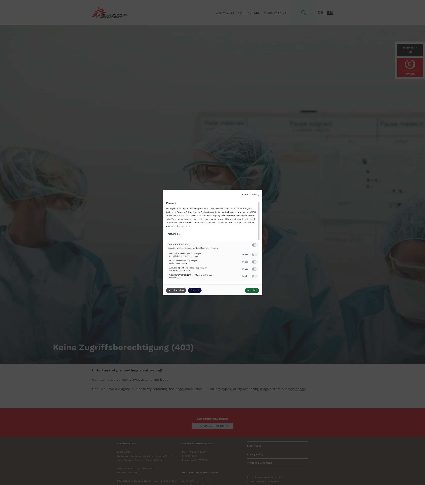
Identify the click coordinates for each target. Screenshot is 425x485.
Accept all (251, 290)
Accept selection (176, 290)
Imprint (245, 194)
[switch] (254, 245)
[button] (253, 245)
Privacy (255, 194)
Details (245, 255)
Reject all (194, 290)
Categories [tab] (173, 234)
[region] (213, 242)
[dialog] (212, 242)
